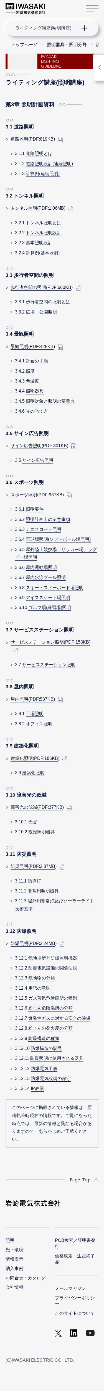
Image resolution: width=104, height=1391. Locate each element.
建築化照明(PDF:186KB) (34, 758)
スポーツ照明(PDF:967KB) (36, 494)
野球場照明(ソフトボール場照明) (58, 539)
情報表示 (14, 1259)
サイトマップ (92, 8)
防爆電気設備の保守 (51, 1078)
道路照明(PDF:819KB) (32, 139)
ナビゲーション (46, 28)
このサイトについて (75, 1313)
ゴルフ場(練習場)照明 (49, 607)
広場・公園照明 (41, 312)
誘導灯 (34, 881)
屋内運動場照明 (41, 567)
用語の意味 (39, 988)
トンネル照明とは (43, 222)
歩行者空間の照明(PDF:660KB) (41, 287)
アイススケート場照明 (48, 597)
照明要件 (35, 509)
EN (64, 6)
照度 (30, 371)
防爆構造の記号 (46, 1048)
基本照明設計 (39, 242)
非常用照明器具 (43, 891)
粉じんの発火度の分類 (50, 1028)
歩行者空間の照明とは (48, 301)
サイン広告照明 (37, 460)
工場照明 (35, 713)
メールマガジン (70, 1288)
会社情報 (14, 1287)
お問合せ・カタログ (25, 1278)
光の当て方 (37, 411)
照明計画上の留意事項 (48, 519)
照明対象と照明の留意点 (50, 401)
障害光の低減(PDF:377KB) (36, 807)
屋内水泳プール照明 (46, 577)
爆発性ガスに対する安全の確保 (59, 1018)
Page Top (80, 1179)
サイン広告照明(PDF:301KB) (39, 445)
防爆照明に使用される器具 (56, 1058)
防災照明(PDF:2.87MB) (33, 866)
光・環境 (14, 1249)
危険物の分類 (41, 978)
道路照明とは (39, 153)
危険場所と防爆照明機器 (52, 958)
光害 (32, 822)
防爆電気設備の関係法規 (52, 968)
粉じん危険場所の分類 (50, 1008)
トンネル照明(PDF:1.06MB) (37, 208)
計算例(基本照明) (43, 253)
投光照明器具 (41, 831)
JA (56, 6)
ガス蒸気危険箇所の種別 (52, 998)
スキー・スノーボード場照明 (54, 587)
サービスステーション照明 (48, 664)
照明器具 (35, 391)
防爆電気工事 (44, 1068)
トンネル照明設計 (43, 232)
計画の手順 (37, 361)
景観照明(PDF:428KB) (32, 346)
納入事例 (14, 1268)
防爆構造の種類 (43, 1038)
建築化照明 (33, 772)
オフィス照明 (39, 723)
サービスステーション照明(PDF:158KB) (50, 642)
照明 (10, 1240)
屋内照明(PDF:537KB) (32, 699)
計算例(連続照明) (43, 173)
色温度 (32, 381)
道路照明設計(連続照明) (49, 163)
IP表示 (37, 1088)
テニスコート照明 (43, 529)
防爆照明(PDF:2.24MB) (33, 943)
